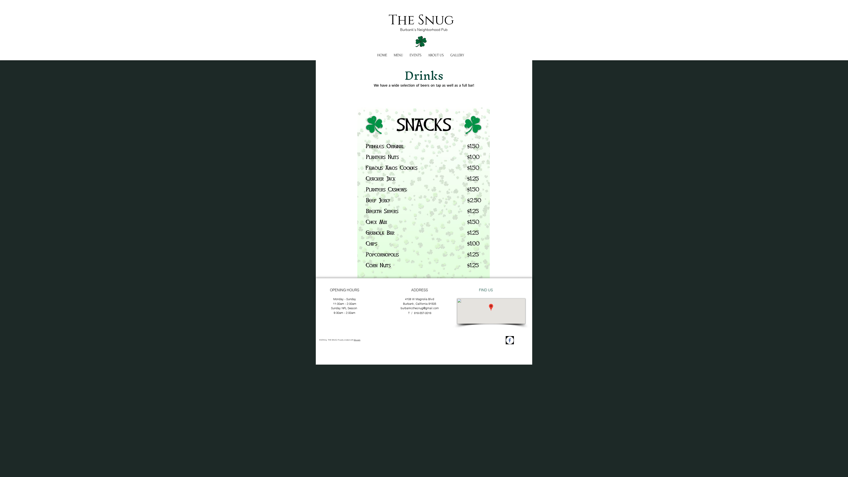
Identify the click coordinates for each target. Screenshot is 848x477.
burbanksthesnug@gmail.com (420, 308)
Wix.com (357, 340)
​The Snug (421, 20)
